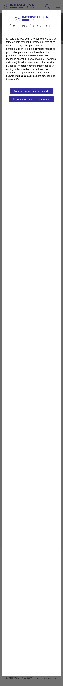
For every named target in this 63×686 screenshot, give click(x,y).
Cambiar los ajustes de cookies (31, 99)
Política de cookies (25, 76)
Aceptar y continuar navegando (31, 91)
